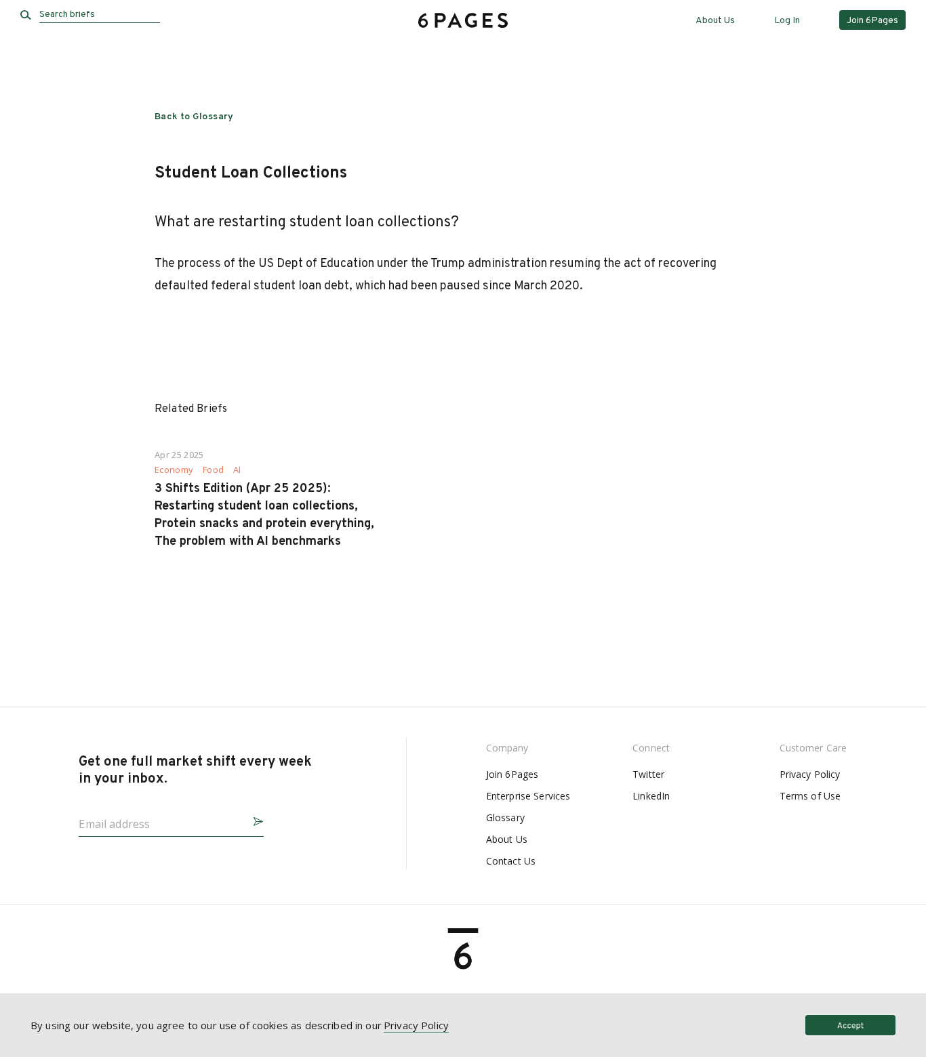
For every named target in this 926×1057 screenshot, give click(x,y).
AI (237, 470)
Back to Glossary (194, 117)
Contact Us (511, 860)
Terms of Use (810, 795)
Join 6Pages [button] (872, 20)
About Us (715, 20)
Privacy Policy (810, 774)
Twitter (648, 774)
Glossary (505, 817)
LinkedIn (651, 795)
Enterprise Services (528, 795)
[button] (253, 819)
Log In (787, 20)
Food (213, 470)
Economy (174, 470)
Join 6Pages (512, 774)
